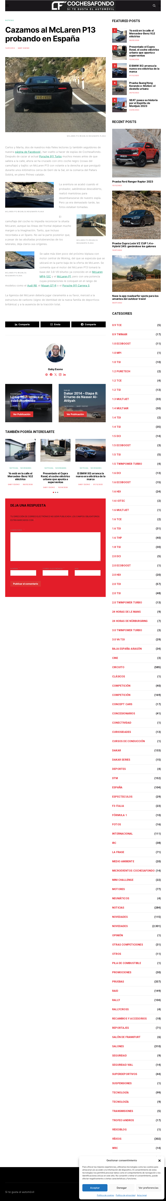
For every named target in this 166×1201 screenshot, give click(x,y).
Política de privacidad (125, 1195)
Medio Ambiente (123, 861)
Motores (118, 889)
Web (77, 569)
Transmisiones (122, 1111)
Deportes (119, 768)
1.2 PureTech (121, 371)
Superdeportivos (124, 1074)
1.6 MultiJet (120, 510)
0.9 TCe (117, 325)
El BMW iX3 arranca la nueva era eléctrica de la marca (90, 476)
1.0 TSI (116, 362)
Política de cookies (105, 1195)
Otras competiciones (127, 944)
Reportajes (120, 1027)
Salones (118, 1046)
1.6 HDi (116, 491)
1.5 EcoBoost (121, 445)
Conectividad (121, 722)
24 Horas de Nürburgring (130, 621)
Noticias (9, 20)
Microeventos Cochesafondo (133, 870)
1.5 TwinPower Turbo (127, 463)
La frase (118, 852)
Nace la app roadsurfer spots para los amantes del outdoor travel (135, 297)
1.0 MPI (116, 352)
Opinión (117, 935)
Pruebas (118, 981)
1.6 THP (117, 537)
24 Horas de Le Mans (126, 611)
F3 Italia (118, 805)
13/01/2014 (10, 48)
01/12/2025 (98, 484)
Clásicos (118, 676)
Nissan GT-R (48, 285)
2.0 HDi (116, 574)
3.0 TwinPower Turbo (127, 630)
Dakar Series (121, 759)
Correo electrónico (54, 568)
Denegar (122, 1187)
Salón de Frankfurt (126, 1037)
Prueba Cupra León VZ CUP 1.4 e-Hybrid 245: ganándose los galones (134, 245)
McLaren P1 (64, 276)
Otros (116, 953)
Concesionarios (123, 713)
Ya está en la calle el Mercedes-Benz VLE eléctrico (20, 476)
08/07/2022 (117, 303)
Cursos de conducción (128, 741)
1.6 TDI (116, 528)
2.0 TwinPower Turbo (127, 602)
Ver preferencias (148, 1187)
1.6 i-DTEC (118, 500)
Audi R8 (32, 285)
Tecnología (120, 1092)
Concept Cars (122, 704)
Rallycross (120, 1009)
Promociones (121, 972)
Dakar (67, 390)
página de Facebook (27, 151)
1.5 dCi (116, 436)
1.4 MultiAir (120, 408)
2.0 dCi (116, 556)
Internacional (122, 833)
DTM (115, 778)
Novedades (15, 394)
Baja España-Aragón (127, 648)
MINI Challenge (122, 879)
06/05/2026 (28, 484)
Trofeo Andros (123, 1120)
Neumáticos (120, 898)
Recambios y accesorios (129, 1018)
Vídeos (116, 1138)
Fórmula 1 (119, 815)
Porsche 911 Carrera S (75, 285)
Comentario (16, 530)
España (117, 787)
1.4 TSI (116, 426)
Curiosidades (121, 732)
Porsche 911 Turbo (50, 156)
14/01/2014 (68, 406)
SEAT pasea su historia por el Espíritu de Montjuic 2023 (143, 103)
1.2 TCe (117, 380)
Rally (116, 1000)
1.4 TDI (116, 417)
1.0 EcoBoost (121, 343)
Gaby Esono (24, 48)
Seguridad (119, 1055)
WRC (115, 1148)
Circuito (118, 667)
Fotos (116, 824)
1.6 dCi (116, 473)
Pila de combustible (126, 963)
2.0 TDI (116, 584)
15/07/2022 (117, 250)
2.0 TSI (116, 593)
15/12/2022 (117, 185)
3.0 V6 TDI (118, 639)
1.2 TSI (116, 389)
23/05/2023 (134, 110)
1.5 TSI (116, 454)
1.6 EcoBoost (121, 482)
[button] (159, 1160)
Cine (115, 658)
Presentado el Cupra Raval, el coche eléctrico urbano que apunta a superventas (55, 478)
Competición (121, 685)
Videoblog (119, 1129)
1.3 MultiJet (120, 399)
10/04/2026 (63, 487)
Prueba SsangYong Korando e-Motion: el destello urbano (142, 85)
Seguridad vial (122, 1064)
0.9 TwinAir (119, 334)
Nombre (15, 568)
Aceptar (95, 1187)
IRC (114, 842)
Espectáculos (122, 796)
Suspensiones (122, 1083)
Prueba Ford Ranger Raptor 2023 (132, 181)
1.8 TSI (116, 547)
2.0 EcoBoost (121, 565)
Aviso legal (142, 1195)
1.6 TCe (117, 519)
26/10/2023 (134, 93)
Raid (115, 990)
